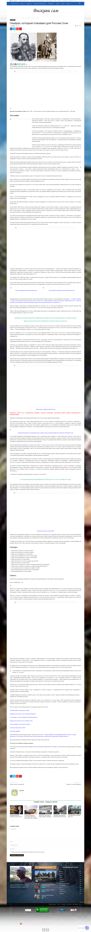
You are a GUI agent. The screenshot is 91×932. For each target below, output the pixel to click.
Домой (11, 18)
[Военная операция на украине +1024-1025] (37, 897)
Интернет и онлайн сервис (39, 3)
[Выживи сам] (45, 11)
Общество (28, 3)
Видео (63, 3)
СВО (36, 881)
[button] (79, 3)
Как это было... (17, 18)
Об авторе (59, 0)
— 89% (27, 910)
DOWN (47, 929)
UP (43, 929)
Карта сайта (71, 0)
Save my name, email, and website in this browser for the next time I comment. (28, 852)
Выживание (50, 3)
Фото (75, 0)
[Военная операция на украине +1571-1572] (45, 877)
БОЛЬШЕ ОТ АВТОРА (51, 802)
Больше (68, 3)
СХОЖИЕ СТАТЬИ (39, 802)
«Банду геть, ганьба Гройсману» (73, 784)
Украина (69, 813)
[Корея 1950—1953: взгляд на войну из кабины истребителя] (45, 809)
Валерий (13, 25)
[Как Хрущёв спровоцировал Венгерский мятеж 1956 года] (60, 809)
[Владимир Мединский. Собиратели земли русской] (16, 809)
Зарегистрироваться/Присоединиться (38, 0)
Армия (57, 3)
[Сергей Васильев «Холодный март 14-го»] (74, 809)
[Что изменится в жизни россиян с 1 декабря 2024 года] (37, 886)
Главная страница (49, 0)
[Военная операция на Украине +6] (37, 891)
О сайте (54, 0)
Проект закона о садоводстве (17, 784)
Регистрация (65, 0)
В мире (21, 3)
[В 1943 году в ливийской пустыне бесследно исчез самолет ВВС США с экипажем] (31, 809)
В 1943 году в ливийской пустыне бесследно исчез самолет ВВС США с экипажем (30, 817)
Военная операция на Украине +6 (48, 889)
